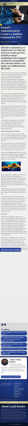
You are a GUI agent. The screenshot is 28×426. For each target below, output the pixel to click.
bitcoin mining (8, 399)
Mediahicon (4, 371)
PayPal (17, 399)
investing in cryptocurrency (8, 100)
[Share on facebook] (2, 324)
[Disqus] (14, 270)
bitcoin (1, 399)
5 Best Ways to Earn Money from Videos (6, 384)
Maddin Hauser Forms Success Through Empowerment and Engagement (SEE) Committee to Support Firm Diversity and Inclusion (19, 390)
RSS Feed (12, 1)
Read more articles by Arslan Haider (11, 377)
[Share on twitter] (5, 324)
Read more (3, 421)
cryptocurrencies (14, 399)
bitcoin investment (4, 399)
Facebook (14, 1)
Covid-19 (13, 112)
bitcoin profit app (11, 399)
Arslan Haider (5, 42)
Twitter (16, 1)
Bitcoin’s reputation (6, 174)
